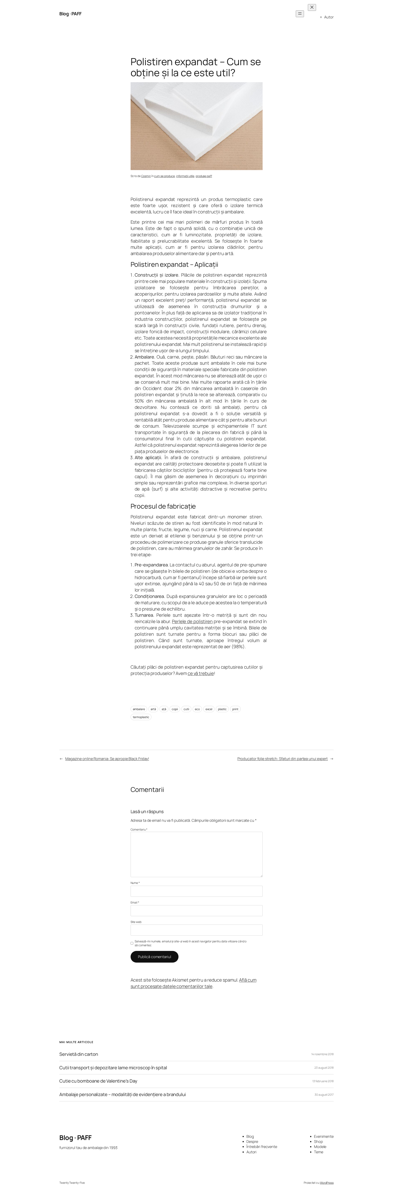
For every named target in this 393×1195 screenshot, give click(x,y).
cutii (186, 709)
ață (164, 709)
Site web (136, 922)
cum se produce (164, 176)
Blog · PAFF (70, 14)
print (235, 709)
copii (175, 709)
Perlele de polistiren (192, 621)
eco (197, 709)
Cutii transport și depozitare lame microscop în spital (113, 1067)
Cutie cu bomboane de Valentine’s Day (98, 1081)
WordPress (327, 1183)
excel (209, 709)
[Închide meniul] (312, 7)
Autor (329, 17)
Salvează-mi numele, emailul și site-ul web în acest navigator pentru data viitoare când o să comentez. (190, 943)
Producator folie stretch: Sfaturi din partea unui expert (282, 758)
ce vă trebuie (201, 673)
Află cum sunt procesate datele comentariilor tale (193, 983)
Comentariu (139, 829)
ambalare (139, 709)
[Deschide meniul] (300, 13)
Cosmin (146, 176)
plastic (222, 709)
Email (135, 902)
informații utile (185, 176)
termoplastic (141, 717)
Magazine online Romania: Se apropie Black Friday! (107, 758)
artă (153, 709)
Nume (135, 883)
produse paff (204, 176)
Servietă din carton (78, 1054)
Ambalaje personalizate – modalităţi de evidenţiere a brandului (122, 1094)
